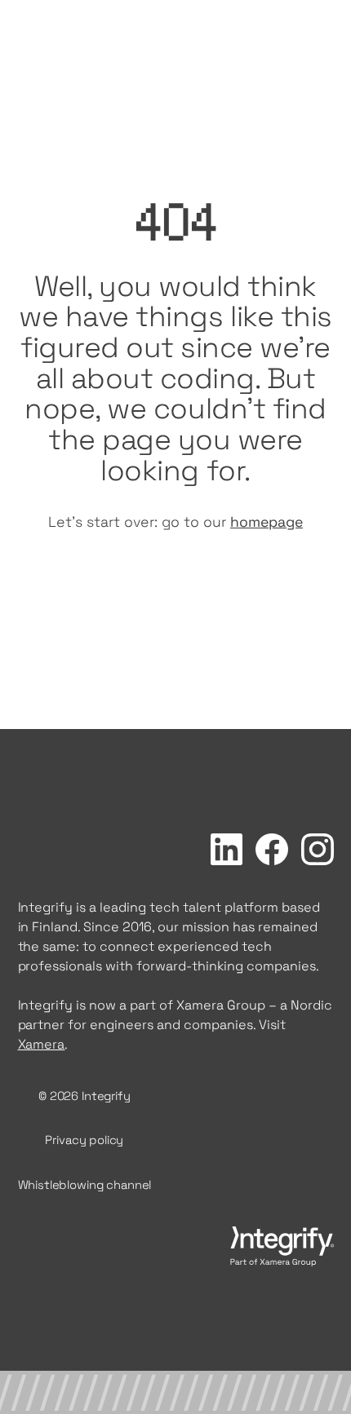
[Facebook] (271, 849)
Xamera (41, 1044)
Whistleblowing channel (85, 1185)
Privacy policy (84, 1140)
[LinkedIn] (227, 849)
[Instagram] (317, 849)
